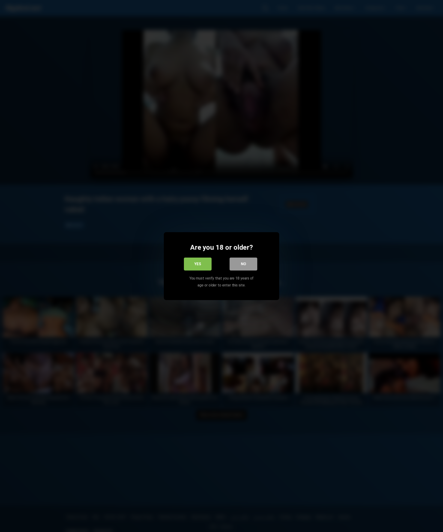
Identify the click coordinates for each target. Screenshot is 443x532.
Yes (197, 263)
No (243, 263)
